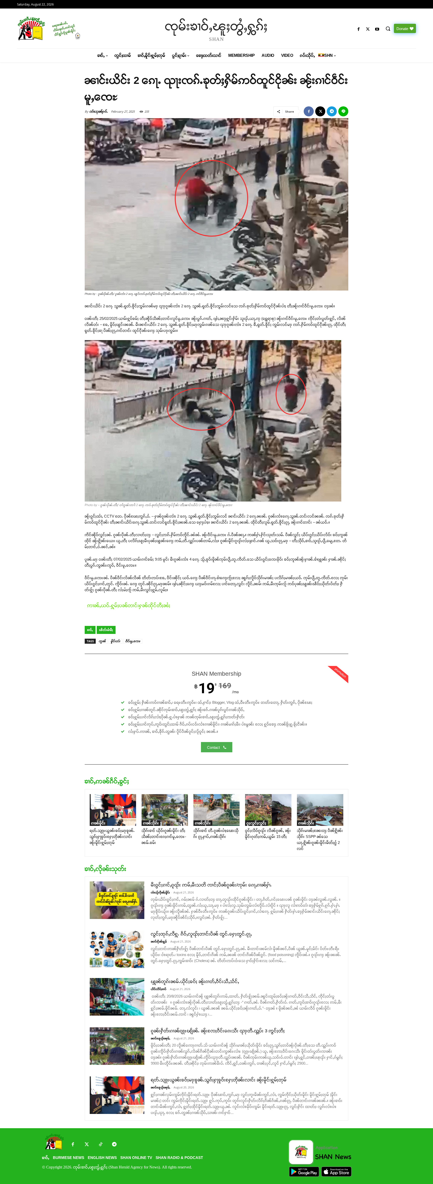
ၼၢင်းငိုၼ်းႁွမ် (159, 941)
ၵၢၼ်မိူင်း (98, 823)
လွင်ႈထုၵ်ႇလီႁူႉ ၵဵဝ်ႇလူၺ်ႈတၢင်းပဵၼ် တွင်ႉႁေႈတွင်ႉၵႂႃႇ (201, 933)
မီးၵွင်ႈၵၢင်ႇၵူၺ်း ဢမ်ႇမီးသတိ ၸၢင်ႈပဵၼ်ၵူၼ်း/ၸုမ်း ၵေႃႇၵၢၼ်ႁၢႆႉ (211, 884)
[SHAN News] (65, 28)
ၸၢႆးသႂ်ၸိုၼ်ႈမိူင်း (160, 892)
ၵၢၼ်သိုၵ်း (151, 823)
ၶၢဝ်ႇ (90, 630)
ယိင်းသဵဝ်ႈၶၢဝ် (158, 989)
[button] (388, 29)
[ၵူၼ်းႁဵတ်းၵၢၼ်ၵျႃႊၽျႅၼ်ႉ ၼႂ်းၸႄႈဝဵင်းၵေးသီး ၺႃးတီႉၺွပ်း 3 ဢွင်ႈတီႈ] (117, 1046)
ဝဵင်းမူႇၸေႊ (132, 641)
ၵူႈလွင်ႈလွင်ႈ (256, 823)
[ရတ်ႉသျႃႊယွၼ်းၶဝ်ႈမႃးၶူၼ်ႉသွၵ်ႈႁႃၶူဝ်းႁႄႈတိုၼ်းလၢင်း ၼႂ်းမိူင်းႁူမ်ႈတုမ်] (113, 810)
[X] (368, 29)
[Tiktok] (100, 1144)
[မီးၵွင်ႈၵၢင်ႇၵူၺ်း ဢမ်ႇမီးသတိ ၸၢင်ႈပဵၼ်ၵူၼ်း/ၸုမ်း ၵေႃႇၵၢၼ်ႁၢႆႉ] (117, 900)
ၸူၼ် (102, 641)
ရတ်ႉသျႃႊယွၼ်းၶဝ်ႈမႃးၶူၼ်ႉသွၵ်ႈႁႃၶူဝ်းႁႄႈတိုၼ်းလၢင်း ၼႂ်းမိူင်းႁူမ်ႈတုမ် (112, 836)
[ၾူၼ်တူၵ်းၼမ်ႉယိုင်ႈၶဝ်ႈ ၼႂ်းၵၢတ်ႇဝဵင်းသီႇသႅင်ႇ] (117, 997)
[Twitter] (86, 1144)
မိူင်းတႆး (115, 641)
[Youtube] (377, 29)
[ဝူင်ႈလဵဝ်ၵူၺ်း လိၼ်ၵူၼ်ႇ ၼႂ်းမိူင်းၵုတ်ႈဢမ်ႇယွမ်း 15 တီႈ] (268, 810)
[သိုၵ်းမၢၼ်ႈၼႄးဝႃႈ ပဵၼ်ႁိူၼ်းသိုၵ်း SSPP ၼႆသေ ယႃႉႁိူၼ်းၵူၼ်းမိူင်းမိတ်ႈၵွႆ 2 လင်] (320, 810)
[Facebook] (358, 29)
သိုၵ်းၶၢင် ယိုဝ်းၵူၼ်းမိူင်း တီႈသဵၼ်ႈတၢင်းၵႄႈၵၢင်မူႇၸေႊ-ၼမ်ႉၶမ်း (164, 836)
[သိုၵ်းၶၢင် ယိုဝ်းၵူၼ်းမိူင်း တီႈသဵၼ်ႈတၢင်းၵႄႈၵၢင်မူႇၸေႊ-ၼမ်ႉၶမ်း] (165, 810)
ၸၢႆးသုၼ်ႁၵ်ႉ (98, 111)
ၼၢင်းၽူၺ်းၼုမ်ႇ (160, 1038)
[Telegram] (332, 111)
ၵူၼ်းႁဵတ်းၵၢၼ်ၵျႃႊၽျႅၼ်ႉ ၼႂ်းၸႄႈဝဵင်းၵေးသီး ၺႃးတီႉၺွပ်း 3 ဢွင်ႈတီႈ (218, 1030)
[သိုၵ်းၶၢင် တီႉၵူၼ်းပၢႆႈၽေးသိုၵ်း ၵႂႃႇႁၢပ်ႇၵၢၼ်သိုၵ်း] (216, 810)
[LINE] (343, 111)
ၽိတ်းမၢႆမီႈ (106, 630)
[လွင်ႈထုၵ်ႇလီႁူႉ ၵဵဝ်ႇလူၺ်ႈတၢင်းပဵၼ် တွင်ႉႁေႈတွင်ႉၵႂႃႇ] (117, 949)
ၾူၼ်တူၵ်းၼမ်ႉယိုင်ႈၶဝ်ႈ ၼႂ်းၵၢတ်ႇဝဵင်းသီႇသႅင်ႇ (195, 981)
